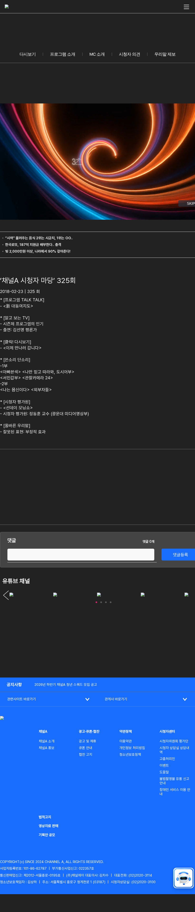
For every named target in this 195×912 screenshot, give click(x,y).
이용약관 (125, 741)
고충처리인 (167, 759)
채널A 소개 (46, 741)
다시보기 (28, 54)
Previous (6, 595)
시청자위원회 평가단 (174, 741)
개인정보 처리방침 (132, 748)
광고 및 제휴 (87, 741)
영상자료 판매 (48, 826)
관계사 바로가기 (116, 699)
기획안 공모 (47, 835)
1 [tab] (96, 601)
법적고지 (45, 817)
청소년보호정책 (130, 754)
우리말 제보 (165, 54)
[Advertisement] (165, 486)
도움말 (164, 772)
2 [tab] (101, 601)
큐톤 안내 (85, 748)
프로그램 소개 (62, 54)
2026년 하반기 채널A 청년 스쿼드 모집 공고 (65, 685)
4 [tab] (110, 601)
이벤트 (164, 765)
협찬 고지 (85, 754)
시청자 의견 (129, 54)
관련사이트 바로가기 (21, 699)
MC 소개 (97, 54)
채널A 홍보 (46, 748)
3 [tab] (105, 601)
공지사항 (14, 684)
